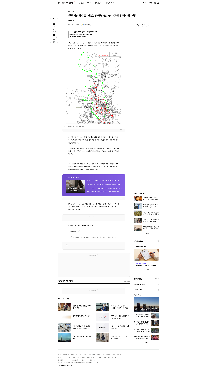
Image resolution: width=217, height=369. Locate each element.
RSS (94, 354)
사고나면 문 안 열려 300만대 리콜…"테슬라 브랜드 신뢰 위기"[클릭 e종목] (104, 184)
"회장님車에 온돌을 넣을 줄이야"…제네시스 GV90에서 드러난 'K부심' (151, 228)
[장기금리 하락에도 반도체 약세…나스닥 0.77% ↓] (102, 341)
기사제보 (90, 354)
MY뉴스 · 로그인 (147, 3)
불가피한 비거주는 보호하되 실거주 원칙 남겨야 (120, 317)
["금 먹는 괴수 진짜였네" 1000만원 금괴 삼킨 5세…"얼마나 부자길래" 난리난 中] (138, 215)
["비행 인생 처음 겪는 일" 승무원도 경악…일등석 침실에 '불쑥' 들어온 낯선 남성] (155, 325)
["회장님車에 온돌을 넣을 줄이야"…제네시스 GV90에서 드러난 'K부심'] (138, 230)
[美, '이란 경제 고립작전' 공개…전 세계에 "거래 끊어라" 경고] (102, 311)
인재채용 (72, 354)
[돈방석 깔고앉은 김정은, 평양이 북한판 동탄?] (64, 311)
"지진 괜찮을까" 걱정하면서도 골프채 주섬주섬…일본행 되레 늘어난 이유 (81, 327)
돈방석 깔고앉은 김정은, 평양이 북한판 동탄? (81, 307)
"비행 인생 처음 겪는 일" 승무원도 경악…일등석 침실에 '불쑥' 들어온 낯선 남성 (104, 192)
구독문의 (84, 354)
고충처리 (113, 354)
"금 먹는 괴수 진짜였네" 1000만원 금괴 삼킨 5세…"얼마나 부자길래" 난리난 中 (151, 213)
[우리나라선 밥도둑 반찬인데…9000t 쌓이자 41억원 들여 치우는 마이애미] (155, 318)
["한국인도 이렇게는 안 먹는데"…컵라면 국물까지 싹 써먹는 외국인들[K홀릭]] (138, 201)
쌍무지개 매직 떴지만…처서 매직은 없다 (81, 337)
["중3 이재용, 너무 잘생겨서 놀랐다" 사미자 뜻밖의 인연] (138, 223)
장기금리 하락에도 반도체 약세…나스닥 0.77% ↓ (119, 337)
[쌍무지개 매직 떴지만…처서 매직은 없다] (64, 341)
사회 (69, 11)
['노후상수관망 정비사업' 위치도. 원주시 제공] (93, 87)
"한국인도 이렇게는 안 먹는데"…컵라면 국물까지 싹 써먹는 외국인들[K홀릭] (150, 199)
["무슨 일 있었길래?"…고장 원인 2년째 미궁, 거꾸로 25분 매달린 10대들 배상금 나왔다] (138, 208)
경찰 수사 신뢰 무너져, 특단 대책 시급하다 (120, 327)
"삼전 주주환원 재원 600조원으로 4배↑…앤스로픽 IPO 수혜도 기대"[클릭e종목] (104, 188)
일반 (73, 11)
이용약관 (108, 354)
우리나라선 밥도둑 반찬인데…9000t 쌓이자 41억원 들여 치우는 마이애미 (143, 316)
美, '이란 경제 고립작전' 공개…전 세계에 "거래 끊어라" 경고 (120, 307)
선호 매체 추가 (87, 24)
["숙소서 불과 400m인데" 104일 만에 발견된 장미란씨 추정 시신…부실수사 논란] (155, 332)
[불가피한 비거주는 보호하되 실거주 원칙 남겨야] (102, 321)
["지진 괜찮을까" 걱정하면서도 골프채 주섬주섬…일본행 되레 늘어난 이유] (64, 331)
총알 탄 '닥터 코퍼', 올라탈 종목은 (81, 317)
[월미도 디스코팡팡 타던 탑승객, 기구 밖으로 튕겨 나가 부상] (155, 340)
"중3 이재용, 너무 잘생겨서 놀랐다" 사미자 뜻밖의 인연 (151, 220)
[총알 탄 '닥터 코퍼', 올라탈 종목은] (64, 321)
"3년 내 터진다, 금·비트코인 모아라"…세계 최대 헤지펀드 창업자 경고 (103, 181)
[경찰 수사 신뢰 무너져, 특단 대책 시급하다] (102, 331)
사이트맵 (119, 354)
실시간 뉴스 (81, 3)
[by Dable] (127, 281)
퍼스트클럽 (78, 354)
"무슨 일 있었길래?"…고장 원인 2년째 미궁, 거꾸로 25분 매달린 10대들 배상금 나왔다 (151, 206)
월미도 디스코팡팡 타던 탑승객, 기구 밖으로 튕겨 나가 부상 (143, 338)
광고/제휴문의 (66, 354)
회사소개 (59, 354)
